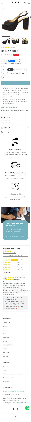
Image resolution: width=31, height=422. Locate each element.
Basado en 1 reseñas (9, 253)
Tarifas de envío (8, 377)
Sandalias (6, 337)
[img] (12, 277)
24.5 (23, 69)
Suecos (5, 330)
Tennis (5, 341)
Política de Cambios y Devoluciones (14, 374)
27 (4, 77)
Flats (4, 333)
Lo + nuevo (6, 322)
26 (17, 73)
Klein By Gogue (17, 419)
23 (4, 69)
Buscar (5, 366)
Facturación (6, 381)
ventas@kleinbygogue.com (16, 391)
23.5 (10, 69)
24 (17, 69)
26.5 (23, 73)
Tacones (5, 326)
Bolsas (5, 348)
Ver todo (5, 356)
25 (4, 73)
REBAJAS (6, 352)
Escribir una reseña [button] (15, 255)
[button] (2, 3)
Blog (4, 370)
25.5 (10, 73)
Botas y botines (8, 345)
